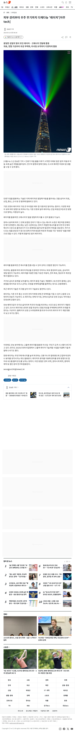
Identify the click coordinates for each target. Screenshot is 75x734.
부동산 (28, 690)
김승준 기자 (10, 29)
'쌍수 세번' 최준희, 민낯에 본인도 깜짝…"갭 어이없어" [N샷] (18, 576)
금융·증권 (65, 685)
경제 (46, 680)
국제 (65, 680)
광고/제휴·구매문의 (32, 711)
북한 (46, 685)
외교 (28, 685)
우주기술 (23, 380)
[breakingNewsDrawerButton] (66, 2)
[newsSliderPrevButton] (65, 561)
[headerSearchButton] (63, 2)
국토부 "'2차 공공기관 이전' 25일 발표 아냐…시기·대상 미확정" (52, 585)
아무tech (7, 380)
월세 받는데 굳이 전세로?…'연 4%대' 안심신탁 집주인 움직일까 (52, 567)
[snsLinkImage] (60, 729)
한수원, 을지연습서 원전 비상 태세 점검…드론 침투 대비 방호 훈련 (50, 394)
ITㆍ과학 (6, 13)
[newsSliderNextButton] (70, 561)
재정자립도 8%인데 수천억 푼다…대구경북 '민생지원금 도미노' (18, 603)
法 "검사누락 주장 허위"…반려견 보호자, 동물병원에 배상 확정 (52, 594)
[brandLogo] (7, 2)
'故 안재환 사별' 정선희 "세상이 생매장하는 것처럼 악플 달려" (18, 567)
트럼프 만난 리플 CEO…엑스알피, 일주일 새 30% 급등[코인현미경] (52, 576)
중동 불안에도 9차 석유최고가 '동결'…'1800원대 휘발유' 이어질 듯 (17, 394)
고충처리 (54, 711)
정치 (9, 680)
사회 (28, 680)
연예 (5, 614)
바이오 (65, 690)
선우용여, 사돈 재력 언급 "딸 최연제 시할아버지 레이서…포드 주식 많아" (18, 585)
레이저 (15, 380)
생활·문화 (9, 696)
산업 (9, 690)
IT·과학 (47, 690)
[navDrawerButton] (70, 2)
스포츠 (6, 647)
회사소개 (20, 711)
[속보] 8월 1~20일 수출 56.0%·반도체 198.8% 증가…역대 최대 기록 (52, 603)
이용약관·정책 (45, 711)
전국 (9, 685)
